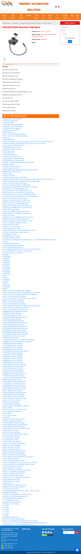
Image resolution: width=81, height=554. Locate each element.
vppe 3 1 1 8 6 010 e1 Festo (11, 226)
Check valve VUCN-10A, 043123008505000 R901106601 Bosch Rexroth (25, 523)
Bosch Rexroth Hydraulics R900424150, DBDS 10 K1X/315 (20, 170)
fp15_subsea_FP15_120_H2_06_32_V (13, 145)
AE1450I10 (6, 285)
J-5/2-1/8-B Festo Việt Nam (11, 438)
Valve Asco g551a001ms (10, 121)
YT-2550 (6, 507)
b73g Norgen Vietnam (10, 234)
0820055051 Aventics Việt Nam (13, 356)
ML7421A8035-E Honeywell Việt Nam (14, 364)
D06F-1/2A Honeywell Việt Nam (13, 368)
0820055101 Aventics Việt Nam (12, 358)
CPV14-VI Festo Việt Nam (11, 430)
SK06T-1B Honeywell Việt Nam (12, 390)
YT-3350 (6, 515)
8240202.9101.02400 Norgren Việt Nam (15, 317)
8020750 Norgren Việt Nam (11, 481)
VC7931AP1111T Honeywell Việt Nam (14, 383)
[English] (56, 6)
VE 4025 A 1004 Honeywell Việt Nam (14, 377)
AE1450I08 (6, 287)
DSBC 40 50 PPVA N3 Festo (11, 228)
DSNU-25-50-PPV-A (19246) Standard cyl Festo (17, 221)
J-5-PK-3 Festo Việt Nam (10, 440)
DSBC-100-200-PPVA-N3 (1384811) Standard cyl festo (19, 230)
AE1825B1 (6, 262)
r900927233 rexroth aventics (12, 172)
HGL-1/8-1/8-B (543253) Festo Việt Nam (15, 309)
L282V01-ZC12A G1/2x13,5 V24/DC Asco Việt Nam (18, 339)
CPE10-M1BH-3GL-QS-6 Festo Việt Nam (15, 424)
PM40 (5, 289)
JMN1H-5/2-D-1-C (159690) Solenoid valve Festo (18, 217)
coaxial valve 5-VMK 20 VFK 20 (12, 119)
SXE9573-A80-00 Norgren (11, 517)
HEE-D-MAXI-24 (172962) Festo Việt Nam (16, 307)
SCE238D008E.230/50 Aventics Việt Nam (16, 351)
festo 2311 (6, 417)
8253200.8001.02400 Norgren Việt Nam (15, 332)
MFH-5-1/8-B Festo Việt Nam (12, 449)
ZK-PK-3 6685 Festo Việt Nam (12, 468)
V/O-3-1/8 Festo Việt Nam (11, 458)
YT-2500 (6, 509)
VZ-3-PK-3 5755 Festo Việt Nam (13, 466)
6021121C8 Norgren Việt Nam (12, 315)
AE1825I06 (6, 264)
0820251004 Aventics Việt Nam (13, 362)
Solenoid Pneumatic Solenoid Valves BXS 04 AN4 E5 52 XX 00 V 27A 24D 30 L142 (28, 141)
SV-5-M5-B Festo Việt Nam (11, 404)
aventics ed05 (7, 173)
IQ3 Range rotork (8, 132)
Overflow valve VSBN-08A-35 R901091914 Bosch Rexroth (20, 521)
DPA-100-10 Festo (8, 215)
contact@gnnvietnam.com (10, 543)
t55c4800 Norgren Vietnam (11, 243)
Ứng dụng (36, 17)
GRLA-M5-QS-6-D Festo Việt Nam (13, 396)
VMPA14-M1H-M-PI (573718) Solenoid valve (16, 202)
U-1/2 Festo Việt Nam (9, 415)
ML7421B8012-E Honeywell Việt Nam (14, 381)
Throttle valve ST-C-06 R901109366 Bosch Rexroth (18, 524)
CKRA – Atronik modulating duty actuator (15, 136)
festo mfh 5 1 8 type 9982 (11, 209)
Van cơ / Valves (47, 23)
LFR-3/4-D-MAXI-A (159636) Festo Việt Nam (16, 290)
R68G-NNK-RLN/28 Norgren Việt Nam (14, 485)
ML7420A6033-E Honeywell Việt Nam (14, 387)
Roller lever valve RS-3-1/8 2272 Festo (15, 198)
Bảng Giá (50, 17)
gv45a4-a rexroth (8, 164)
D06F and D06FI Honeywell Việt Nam (14, 392)
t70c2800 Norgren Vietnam (11, 236)
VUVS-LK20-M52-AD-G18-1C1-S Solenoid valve (17, 251)
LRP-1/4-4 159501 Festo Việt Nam (13, 473)
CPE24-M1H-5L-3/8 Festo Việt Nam (14, 426)
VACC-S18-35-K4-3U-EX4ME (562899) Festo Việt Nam (20, 294)
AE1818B (6, 255)
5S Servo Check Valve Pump (12, 156)
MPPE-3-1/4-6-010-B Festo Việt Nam (14, 451)
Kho (72, 15)
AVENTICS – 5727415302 (11, 504)
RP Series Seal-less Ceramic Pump (13, 160)
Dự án (43, 17)
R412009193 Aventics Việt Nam (12, 347)
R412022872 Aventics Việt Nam (12, 355)
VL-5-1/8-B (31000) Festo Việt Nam (14, 460)
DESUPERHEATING (9, 139)
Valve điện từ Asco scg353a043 (13, 126)
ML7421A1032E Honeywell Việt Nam (14, 389)
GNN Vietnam (6, 23)
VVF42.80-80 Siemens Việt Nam (13, 498)
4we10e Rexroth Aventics (11, 168)
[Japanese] (59, 6)
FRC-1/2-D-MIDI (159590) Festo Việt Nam (15, 434)
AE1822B (6, 258)
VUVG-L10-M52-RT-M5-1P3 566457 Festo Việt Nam (19, 464)
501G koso (6, 138)
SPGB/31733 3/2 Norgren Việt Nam (14, 487)
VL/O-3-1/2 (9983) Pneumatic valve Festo (16, 211)
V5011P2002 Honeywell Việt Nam (13, 372)
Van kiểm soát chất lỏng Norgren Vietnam (16, 232)
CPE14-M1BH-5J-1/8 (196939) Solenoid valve (17, 213)
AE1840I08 (6, 270)
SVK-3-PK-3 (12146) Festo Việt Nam (14, 519)
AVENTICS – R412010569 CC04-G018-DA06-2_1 (17, 494)
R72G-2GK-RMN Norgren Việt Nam (13, 321)
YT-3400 (6, 513)
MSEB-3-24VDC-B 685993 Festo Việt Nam (16, 406)
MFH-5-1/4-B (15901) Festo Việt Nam (14, 296)
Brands (28, 15)
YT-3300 (6, 506)
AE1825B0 (6, 260)
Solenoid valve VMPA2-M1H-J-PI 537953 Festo (17, 207)
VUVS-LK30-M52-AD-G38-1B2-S (13, 247)
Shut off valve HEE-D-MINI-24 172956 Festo (16, 185)
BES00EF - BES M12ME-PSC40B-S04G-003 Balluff (18, 162)
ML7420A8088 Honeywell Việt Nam (14, 394)
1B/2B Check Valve (9, 151)
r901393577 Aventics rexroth (12, 149)
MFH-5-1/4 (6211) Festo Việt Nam (13, 300)
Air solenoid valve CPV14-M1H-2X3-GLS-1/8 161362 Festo (20, 196)
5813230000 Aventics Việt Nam (13, 345)
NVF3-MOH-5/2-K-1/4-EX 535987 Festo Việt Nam (18, 457)
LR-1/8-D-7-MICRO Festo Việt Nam (13, 419)
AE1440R (6, 266)
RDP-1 (5, 275)
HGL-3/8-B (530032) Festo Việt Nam (14, 304)
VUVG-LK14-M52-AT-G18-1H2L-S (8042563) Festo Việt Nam (21, 306)
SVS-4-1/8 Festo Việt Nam (11, 402)
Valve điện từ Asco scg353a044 (13, 124)
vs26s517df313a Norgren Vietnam (13, 245)
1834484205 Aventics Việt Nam (13, 360)
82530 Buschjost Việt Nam (11, 479)
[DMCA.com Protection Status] (48, 535)
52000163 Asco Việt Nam (11, 338)
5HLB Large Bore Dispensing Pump (13, 158)
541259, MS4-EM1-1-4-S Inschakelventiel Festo (17, 190)
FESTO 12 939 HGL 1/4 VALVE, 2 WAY (14, 409)
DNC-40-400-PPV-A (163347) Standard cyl (16, 219)
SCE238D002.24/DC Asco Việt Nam (14, 336)
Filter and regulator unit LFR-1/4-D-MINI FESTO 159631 (19, 194)
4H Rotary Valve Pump (10, 155)
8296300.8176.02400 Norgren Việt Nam (15, 323)
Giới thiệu (13, 17)
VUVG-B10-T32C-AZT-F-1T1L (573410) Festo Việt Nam (19, 298)
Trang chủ (4, 17)
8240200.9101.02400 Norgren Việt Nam (15, 328)
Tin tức (57, 17)
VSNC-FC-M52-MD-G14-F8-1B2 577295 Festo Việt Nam (20, 462)
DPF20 (5, 277)
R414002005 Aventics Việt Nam (13, 349)
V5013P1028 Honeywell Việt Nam (13, 375)
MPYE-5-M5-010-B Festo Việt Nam (13, 453)
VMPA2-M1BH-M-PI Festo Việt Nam (14, 423)
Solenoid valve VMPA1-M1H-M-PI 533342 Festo (17, 206)
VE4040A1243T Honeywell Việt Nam (14, 385)
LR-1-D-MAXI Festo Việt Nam (12, 411)
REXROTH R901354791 (10, 492)
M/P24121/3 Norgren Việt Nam (12, 313)
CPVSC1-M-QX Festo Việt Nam (12, 421)
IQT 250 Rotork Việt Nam (11, 489)
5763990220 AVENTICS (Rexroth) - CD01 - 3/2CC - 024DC (21, 490)
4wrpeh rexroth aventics (10, 130)
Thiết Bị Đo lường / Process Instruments (30, 23)
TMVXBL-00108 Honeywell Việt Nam (14, 373)
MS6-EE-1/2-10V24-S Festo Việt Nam (14, 455)
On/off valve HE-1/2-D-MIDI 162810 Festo (15, 204)
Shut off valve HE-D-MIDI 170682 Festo (15, 183)
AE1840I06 (6, 268)
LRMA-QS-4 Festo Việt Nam (11, 445)
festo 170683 (7, 413)
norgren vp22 (7, 483)
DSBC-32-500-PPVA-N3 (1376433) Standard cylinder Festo (21, 181)
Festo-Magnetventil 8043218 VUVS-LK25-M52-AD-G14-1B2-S (22, 249)
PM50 (5, 283)
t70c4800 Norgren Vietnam (11, 238)
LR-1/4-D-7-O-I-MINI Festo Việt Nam (14, 443)
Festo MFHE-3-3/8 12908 (11, 224)
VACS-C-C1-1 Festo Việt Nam (12, 400)
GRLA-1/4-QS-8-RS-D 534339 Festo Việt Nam (17, 470)
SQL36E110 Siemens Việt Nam (12, 502)
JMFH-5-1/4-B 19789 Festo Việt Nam (14, 472)
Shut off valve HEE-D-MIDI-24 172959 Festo (16, 200)
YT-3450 (6, 511)
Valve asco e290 (8, 122)
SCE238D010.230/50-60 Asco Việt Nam (15, 334)
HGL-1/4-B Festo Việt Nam (11, 436)
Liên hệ (77, 17)
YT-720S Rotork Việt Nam (11, 500)
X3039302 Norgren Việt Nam (12, 319)
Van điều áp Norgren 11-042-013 (13, 253)
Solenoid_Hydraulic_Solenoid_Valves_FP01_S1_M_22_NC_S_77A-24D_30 (24, 143)
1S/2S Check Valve (9, 153)
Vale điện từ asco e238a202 (11, 128)
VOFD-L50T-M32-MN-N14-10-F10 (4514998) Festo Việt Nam (21, 292)
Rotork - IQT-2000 (8, 175)
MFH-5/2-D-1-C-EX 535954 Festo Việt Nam (16, 477)
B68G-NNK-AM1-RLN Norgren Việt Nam (15, 326)
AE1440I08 (6, 273)
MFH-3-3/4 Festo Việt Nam (11, 447)
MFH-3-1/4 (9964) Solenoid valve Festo (15, 222)
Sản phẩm (21, 17)
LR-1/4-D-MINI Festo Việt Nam (12, 441)
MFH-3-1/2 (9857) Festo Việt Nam (13, 475)
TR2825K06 (7, 256)
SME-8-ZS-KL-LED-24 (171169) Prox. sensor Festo (18, 192)
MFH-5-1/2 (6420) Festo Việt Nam (13, 302)
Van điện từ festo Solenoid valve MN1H (15, 177)
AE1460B (6, 281)
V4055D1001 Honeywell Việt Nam (13, 370)
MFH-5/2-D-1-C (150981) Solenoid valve (15, 189)
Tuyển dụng (65, 17)
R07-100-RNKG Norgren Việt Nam (13, 324)
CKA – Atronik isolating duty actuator (14, 134)
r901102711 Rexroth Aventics (12, 166)
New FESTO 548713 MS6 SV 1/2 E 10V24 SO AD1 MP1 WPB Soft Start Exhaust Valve (28, 179)
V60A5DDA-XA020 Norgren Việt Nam (14, 330)
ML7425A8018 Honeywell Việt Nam (14, 366)
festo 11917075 (7, 407)
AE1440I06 (6, 272)
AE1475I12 (6, 279)
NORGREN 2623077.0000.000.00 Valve (15, 311)
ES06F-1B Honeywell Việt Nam (12, 379)
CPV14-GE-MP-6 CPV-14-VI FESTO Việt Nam (16, 428)
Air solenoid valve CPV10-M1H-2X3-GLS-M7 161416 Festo (20, 187)
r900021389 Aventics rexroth (12, 147)
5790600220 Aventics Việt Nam (13, 343)
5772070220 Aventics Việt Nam (13, 353)
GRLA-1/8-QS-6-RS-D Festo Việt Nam (14, 398)
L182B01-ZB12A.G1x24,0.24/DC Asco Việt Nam (17, 341)
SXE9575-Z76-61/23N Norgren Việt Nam (15, 496)
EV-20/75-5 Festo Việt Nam (11, 432)
